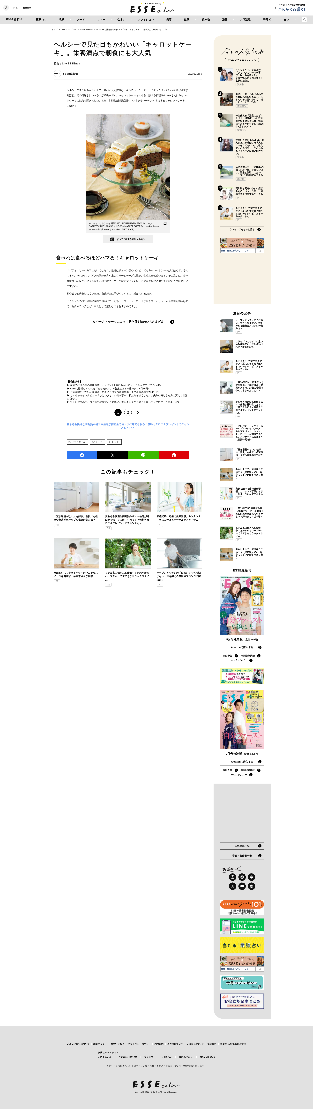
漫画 (225, 19)
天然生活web (105, 1057)
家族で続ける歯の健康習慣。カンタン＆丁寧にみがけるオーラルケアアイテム (179, 518)
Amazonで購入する (242, 647)
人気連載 (245, 19)
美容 (169, 19)
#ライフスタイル (76, 442)
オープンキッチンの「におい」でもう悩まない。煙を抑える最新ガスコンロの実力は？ (179, 576)
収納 (61, 19)
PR (57, 525)
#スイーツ (97, 442)
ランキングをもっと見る (242, 229)
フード (81, 19)
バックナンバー (239, 660)
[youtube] (242, 886)
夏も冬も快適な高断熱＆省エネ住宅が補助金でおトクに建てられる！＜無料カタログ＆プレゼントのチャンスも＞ (127, 520)
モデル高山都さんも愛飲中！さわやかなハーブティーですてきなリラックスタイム (127, 576)
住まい (122, 19)
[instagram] (232, 877)
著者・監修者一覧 (242, 855)
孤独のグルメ (186, 1057)
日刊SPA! (167, 1057)
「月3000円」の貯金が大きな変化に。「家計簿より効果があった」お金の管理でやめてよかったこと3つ (250, 386)
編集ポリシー (100, 1044)
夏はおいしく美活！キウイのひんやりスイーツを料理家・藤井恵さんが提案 (76, 574)
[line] (143, 455)
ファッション (146, 19)
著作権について (175, 1044)
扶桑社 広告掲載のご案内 (233, 1044)
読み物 (206, 19)
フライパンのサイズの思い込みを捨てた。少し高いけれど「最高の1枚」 (249, 344)
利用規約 (159, 1044)
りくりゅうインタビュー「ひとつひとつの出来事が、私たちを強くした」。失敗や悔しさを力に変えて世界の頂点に (249, 75)
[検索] (260, 250)
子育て (267, 19)
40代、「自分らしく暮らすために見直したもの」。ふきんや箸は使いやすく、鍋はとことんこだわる (249, 98)
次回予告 (227, 655)
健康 (186, 19)
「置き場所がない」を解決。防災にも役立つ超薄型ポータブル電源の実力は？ (76, 518)
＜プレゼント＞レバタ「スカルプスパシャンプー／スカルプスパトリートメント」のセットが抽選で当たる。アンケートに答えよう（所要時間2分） (249, 432)
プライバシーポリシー (139, 1044)
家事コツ (41, 19)
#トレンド (114, 442)
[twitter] (112, 455)
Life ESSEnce (71, 63)
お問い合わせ (117, 1044)
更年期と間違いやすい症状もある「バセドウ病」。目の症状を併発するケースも (249, 191)
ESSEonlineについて (78, 1044)
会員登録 (27, 8)
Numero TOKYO (128, 1057)
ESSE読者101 (15, 19)
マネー (101, 19)
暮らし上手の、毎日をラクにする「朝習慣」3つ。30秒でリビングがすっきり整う (249, 473)
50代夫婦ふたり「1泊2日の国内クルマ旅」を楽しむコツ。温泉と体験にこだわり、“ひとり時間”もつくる (250, 171)
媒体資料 (212, 1044)
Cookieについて (195, 1044)
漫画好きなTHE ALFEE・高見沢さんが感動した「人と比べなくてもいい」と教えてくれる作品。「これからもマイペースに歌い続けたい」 (250, 147)
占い (286, 19)
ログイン (15, 8)
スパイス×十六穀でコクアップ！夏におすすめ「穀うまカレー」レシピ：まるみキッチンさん (249, 212)
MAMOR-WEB (207, 1057)
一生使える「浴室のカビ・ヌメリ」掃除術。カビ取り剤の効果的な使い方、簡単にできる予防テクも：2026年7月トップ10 (250, 121)
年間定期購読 (248, 655)
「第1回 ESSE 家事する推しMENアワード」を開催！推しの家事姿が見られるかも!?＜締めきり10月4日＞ (249, 512)
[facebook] (82, 455)
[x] (232, 886)
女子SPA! (149, 1057)
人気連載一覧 (242, 845)
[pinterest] (251, 886)
